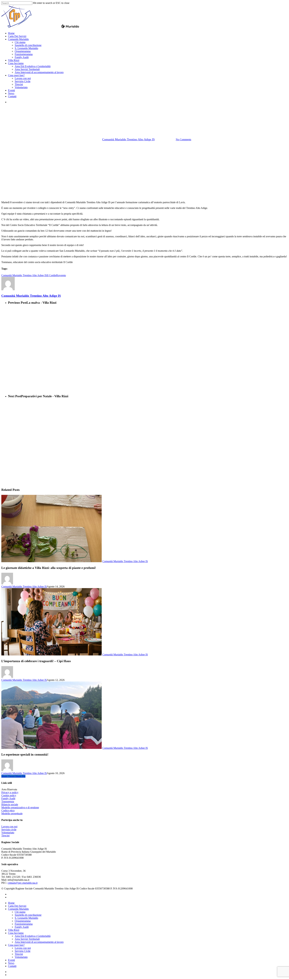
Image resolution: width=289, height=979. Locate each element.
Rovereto (61, 275)
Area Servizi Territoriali (27, 939)
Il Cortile (51, 275)
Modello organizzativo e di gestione (20, 807)
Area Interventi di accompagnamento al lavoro (39, 942)
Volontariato (7, 832)
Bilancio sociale (9, 804)
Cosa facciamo (16, 933)
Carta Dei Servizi (17, 905)
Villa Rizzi (13, 930)
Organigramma (23, 921)
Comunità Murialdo (18, 908)
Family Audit (8, 798)
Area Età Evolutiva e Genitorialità (33, 936)
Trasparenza (7, 801)
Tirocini (5, 835)
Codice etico (8, 810)
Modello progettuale (12, 813)
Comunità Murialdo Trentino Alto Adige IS (144, 122)
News (11, 963)
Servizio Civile (22, 951)
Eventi (11, 960)
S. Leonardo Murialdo (26, 917)
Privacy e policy (9, 792)
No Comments (183, 139)
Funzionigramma (24, 924)
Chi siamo (20, 911)
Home (11, 902)
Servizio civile (8, 829)
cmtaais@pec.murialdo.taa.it (22, 882)
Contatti (12, 966)
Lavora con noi (9, 826)
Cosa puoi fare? (16, 945)
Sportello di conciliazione (28, 914)
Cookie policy (8, 795)
